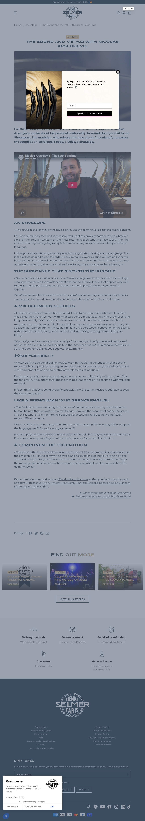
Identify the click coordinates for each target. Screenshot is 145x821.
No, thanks (12, 806)
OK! (52, 806)
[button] (6, 816)
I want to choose (32, 806)
